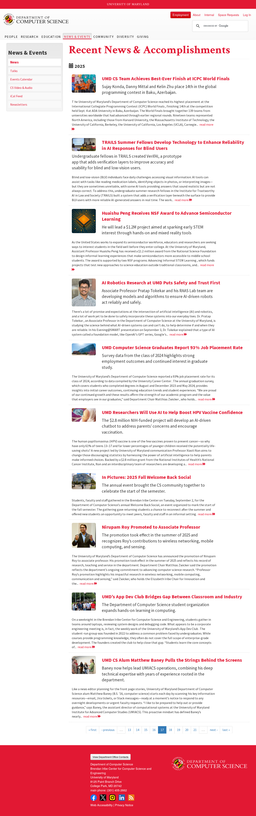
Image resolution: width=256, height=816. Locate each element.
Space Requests (228, 15)
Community (103, 37)
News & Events (77, 37)
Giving (143, 37)
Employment (181, 15)
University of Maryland (128, 4)
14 (137, 730)
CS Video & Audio (21, 88)
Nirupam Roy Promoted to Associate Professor (151, 527)
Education (51, 37)
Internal (209, 15)
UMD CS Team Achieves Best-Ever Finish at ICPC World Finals (166, 78)
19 (178, 730)
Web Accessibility (101, 805)
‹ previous (108, 730)
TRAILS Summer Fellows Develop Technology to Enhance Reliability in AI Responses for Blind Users (173, 145)
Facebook (93, 797)
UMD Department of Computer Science (36, 19)
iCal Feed (16, 96)
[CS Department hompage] (209, 762)
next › (213, 730)
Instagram (112, 797)
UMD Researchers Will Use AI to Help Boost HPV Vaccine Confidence (172, 412)
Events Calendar (21, 79)
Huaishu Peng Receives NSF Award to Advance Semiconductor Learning (167, 216)
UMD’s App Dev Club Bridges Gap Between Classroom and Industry (172, 596)
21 (195, 730)
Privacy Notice (124, 805)
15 (145, 730)
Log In (247, 15)
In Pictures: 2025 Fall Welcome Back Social (146, 477)
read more (182, 200)
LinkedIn (122, 797)
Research (29, 37)
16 (154, 730)
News (14, 62)
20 (186, 730)
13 (129, 730)
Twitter (103, 797)
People (11, 37)
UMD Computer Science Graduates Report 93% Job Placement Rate (172, 347)
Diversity (125, 37)
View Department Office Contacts (110, 757)
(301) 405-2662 (117, 790)
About (196, 15)
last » (226, 730)
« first (93, 730)
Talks (14, 71)
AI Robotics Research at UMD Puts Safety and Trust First (161, 283)
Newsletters (18, 104)
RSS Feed (131, 797)
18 (170, 730)
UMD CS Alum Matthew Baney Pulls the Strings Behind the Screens (172, 660)
